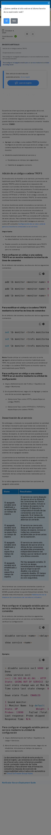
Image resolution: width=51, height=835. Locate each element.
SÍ (6, 21)
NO (14, 21)
